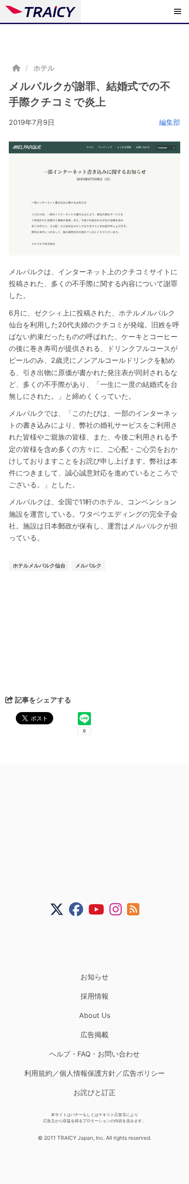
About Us (94, 1015)
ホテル (44, 68)
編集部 (169, 122)
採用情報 (94, 996)
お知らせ (94, 976)
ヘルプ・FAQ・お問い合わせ (94, 1053)
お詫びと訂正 (94, 1092)
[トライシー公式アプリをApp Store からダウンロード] (100, 944)
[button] (177, 11)
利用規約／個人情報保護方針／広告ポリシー (94, 1073)
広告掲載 (94, 1034)
